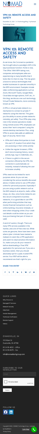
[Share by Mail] (34, 272)
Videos (5, 324)
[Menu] (35, 4)
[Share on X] (9, 272)
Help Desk (6, 310)
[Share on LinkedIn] (17, 272)
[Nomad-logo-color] (16, 4)
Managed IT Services (9, 303)
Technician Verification (10, 317)
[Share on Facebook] (5, 272)
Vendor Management (9, 313)
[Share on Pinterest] (13, 272)
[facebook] (5, 412)
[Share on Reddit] (30, 272)
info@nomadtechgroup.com (14, 354)
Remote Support (8, 320)
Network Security (8, 307)
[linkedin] (11, 412)
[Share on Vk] (26, 272)
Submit (7, 390)
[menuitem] (35, 4)
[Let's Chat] (34, 429)
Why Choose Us (8, 300)
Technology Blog (23, 21)
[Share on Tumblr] (22, 272)
